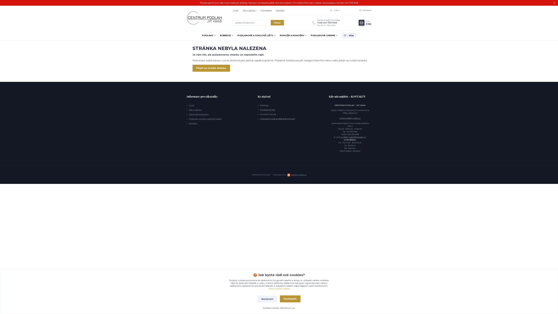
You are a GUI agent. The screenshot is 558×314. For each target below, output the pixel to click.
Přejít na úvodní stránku (211, 68)
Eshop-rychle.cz (298, 175)
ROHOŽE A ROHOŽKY (292, 35)
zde (293, 308)
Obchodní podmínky (199, 114)
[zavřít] (554, 3)
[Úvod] (207, 18)
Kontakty (280, 10)
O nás (235, 10)
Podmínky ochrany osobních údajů (205, 119)
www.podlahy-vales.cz (350, 118)
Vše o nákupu (249, 10)
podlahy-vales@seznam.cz (353, 137)
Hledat (277, 23)
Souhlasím (290, 298)
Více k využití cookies (279, 288)
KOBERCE (225, 35)
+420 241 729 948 (327, 22)
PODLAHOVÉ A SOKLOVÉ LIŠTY (255, 35)
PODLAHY (207, 35)
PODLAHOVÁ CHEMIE (323, 35)
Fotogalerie (266, 10)
